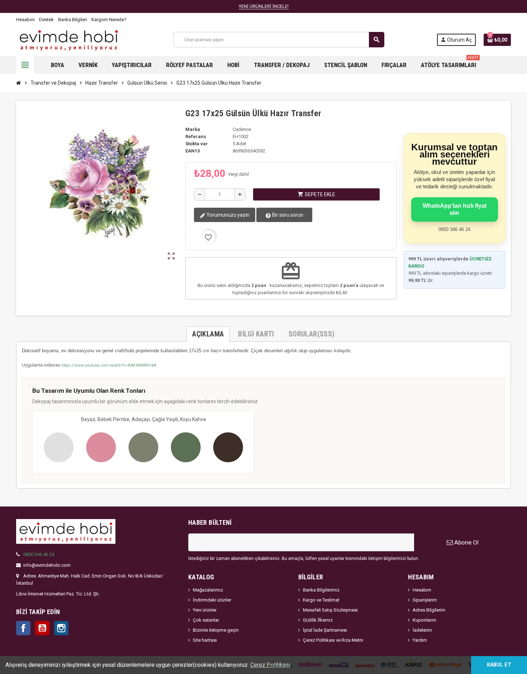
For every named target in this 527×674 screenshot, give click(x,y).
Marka (192, 129)
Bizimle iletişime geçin (216, 630)
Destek (46, 19)
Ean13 (192, 151)
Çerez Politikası (270, 664)
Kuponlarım (424, 620)
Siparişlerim (425, 600)
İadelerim (422, 630)
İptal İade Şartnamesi (325, 630)
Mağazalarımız (208, 590)
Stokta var (196, 143)
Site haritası (205, 640)
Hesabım (25, 19)
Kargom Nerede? (109, 19)
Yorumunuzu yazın (227, 215)
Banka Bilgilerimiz (321, 590)
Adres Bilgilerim (429, 610)
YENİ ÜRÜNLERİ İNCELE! (264, 6)
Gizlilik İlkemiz (318, 620)
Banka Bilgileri (72, 19)
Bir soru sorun (287, 215)
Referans (195, 136)
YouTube (42, 628)
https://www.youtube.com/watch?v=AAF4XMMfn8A (108, 365)
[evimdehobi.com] (68, 39)
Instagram (61, 628)
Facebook (23, 628)
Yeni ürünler (205, 610)
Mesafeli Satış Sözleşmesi (330, 610)
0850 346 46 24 (38, 554)
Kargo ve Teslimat (321, 600)
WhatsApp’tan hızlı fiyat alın (454, 209)
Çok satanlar (206, 620)
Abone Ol (466, 542)
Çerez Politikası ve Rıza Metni (333, 640)
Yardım (420, 640)
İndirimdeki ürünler (212, 600)
